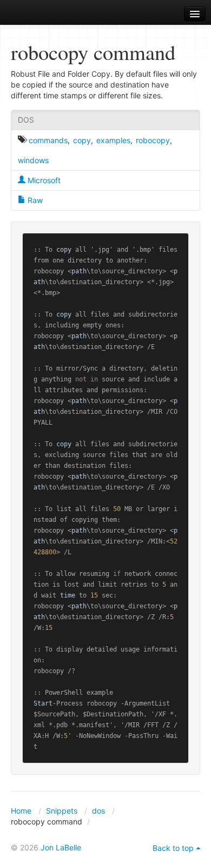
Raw (34, 200)
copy (82, 140)
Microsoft (43, 180)
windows (33, 160)
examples (113, 140)
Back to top (173, 848)
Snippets (61, 810)
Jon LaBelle (61, 847)
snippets (38, 14)
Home (21, 810)
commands (48, 140)
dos (98, 810)
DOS (26, 119)
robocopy (153, 140)
